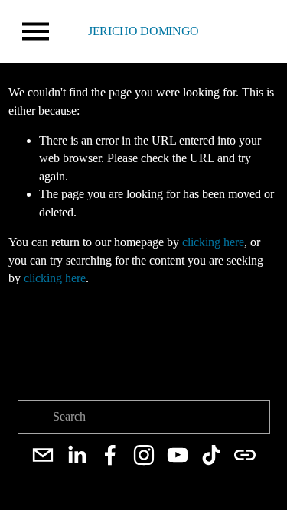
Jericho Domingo (143, 30)
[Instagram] (144, 455)
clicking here (213, 242)
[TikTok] (211, 455)
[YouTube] (177, 455)
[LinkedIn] (76, 455)
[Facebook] (110, 455)
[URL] (245, 455)
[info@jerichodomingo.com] (43, 455)
